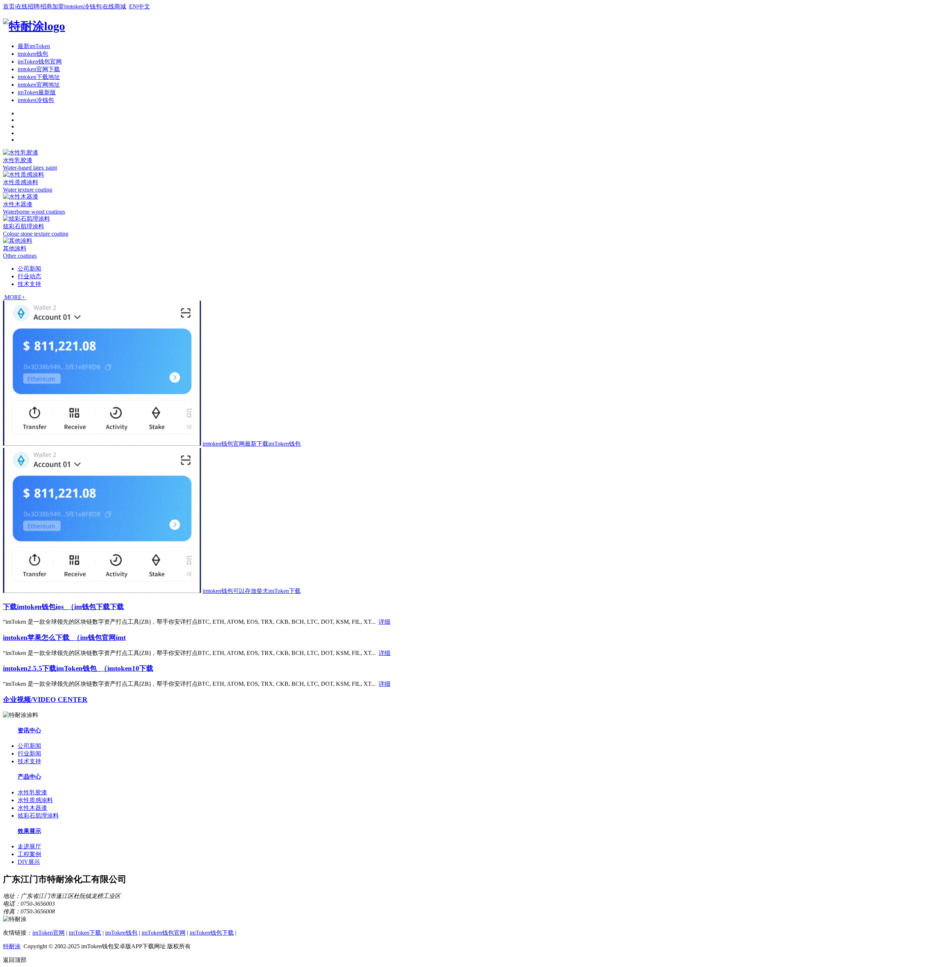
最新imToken (34, 46)
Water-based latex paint (30, 167)
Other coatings (20, 256)
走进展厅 (29, 846)
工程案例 (29, 854)
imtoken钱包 (33, 54)
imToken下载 (85, 933)
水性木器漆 (17, 204)
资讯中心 (29, 730)
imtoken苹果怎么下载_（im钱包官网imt (64, 637)
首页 (9, 6)
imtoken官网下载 (39, 69)
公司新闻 (29, 268)
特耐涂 (12, 946)
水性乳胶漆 (17, 160)
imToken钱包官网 (40, 61)
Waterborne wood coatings (34, 212)
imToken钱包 (121, 933)
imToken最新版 (37, 92)
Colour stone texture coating (35, 234)
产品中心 (29, 777)
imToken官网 (48, 933)
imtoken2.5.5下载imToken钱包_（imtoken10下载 (78, 668)
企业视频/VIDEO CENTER (45, 699)
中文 (144, 6)
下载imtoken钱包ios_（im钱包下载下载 (63, 607)
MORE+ (14, 297)
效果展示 (29, 831)
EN (133, 6)
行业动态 (29, 276)
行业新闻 (29, 753)
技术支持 (29, 284)
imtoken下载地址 (39, 77)
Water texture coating (27, 189)
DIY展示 (29, 862)
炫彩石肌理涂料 (23, 226)
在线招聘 (27, 6)
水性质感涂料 (20, 182)
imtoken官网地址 (39, 85)
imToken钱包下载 (212, 933)
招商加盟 (52, 6)
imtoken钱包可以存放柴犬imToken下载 (252, 591)
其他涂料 (14, 248)
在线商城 (114, 6)
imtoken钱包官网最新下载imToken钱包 (252, 444)
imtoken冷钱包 (83, 6)
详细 (384, 622)
